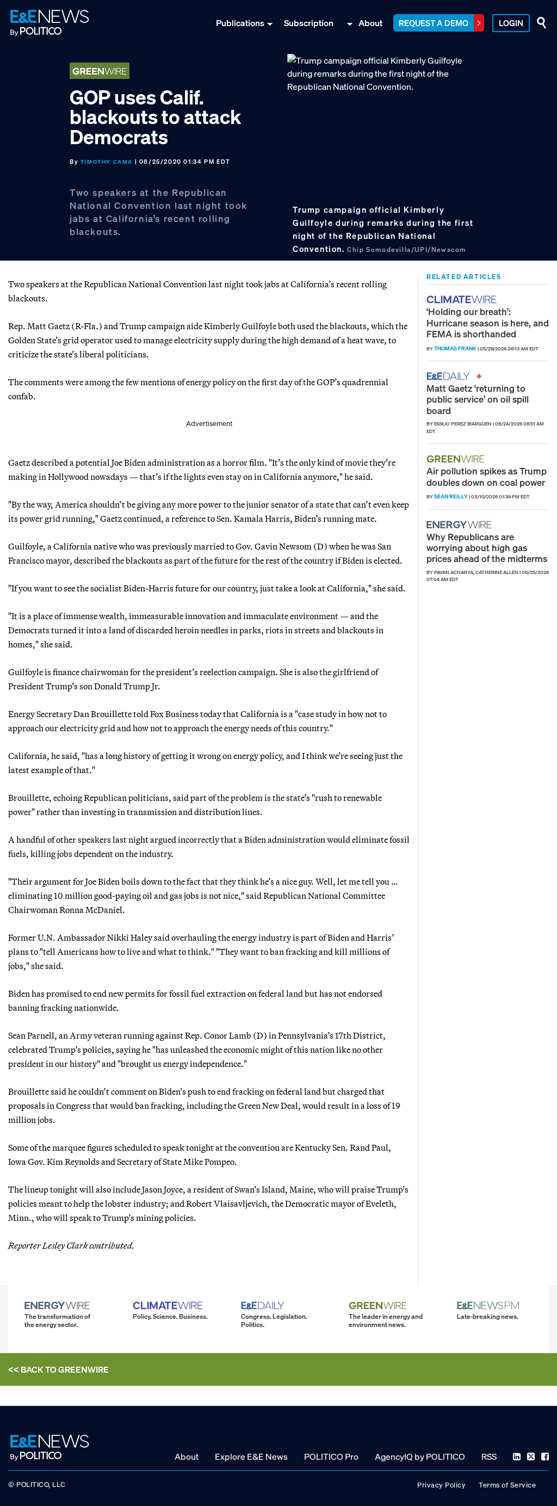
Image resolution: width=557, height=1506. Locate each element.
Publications (240, 23)
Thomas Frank (455, 348)
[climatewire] (462, 299)
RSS (489, 1456)
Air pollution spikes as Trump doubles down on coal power (486, 476)
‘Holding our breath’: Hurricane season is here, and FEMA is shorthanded (487, 322)
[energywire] (460, 525)
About (370, 23)
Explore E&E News (251, 1456)
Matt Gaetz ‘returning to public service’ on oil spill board (477, 399)
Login (511, 22)
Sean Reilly (451, 496)
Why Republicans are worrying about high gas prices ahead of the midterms (486, 547)
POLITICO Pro (331, 1456)
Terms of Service (507, 1485)
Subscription (308, 23)
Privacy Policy (441, 1485)
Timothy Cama (107, 161)
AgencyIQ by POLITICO (420, 1456)
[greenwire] (456, 459)
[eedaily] (451, 376)
